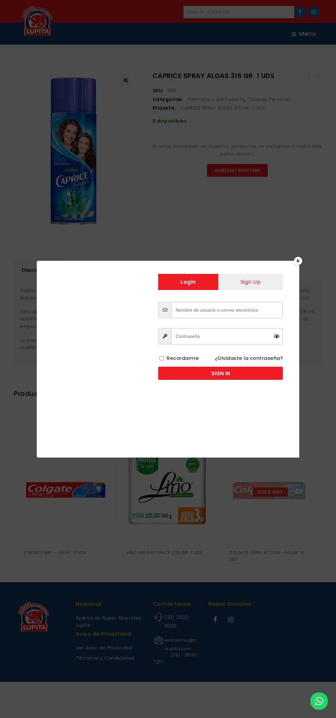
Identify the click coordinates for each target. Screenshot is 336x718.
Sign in (220, 373)
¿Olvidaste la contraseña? (249, 358)
